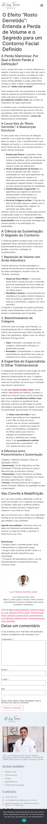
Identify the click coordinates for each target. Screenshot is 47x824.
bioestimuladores (21, 609)
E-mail (5, 679)
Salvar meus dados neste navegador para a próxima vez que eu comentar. (21, 702)
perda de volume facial (17, 615)
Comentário (7, 639)
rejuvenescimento (36, 618)
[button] (42, 5)
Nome (4, 670)
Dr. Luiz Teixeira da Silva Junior (19, 389)
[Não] (43, 816)
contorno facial (37, 609)
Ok (24, 820)
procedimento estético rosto (14, 618)
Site (3, 689)
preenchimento (36, 615)
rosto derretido (8, 621)
